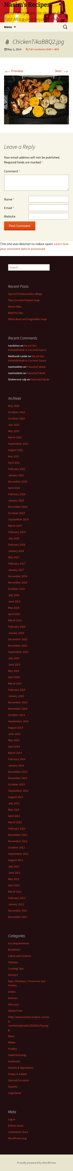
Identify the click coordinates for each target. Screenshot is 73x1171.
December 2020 (17, 481)
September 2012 (18, 854)
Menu (8, 27)
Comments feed (18, 1132)
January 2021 (16, 475)
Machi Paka (14, 306)
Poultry (12, 1049)
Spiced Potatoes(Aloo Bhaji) (25, 294)
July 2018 (13, 538)
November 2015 (17, 645)
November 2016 (17, 582)
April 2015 (14, 677)
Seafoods (14, 1061)
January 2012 (16, 904)
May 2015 (13, 671)
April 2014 (14, 746)
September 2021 (18, 443)
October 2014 (16, 715)
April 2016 (14, 614)
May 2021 (13, 456)
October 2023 (16, 418)
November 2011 (17, 917)
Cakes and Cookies (19, 956)
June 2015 (14, 664)
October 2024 (16, 412)
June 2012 (14, 872)
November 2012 (17, 841)
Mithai (11, 1042)
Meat (11, 1036)
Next (62, 71)
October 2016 (16, 589)
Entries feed (15, 1125)
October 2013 (16, 784)
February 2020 (16, 494)
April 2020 (14, 488)
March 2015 (15, 683)
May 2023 (13, 431)
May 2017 (13, 557)
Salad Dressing (17, 1055)
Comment (12, 171)
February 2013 (16, 828)
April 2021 (14, 462)
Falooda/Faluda (36, 367)
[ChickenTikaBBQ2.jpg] (36, 99)
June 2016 (14, 601)
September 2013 (18, 790)
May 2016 (13, 608)
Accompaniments (18, 943)
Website (9, 216)
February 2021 (16, 469)
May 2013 (13, 809)
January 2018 (16, 551)
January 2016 (16, 633)
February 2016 (16, 626)
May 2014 (13, 740)
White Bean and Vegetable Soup (27, 319)
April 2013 (14, 816)
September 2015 (18, 652)
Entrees (13, 998)
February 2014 (16, 759)
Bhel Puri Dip (15, 313)
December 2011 (17, 910)
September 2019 (18, 519)
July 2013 (13, 803)
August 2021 (15, 450)
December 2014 (17, 702)
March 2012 (15, 891)
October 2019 (16, 513)
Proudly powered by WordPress (36, 1162)
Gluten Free (15, 1010)
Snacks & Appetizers (20, 1067)
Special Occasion (18, 1080)
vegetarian (14, 1093)
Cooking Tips (16, 968)
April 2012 (14, 885)
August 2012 (15, 860)
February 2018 (16, 544)
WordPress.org (17, 1138)
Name (9, 199)
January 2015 (16, 696)
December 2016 (17, 576)
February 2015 (16, 690)
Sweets (12, 1086)
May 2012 (13, 879)
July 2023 (13, 425)
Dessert (13, 975)
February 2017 (16, 563)
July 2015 (13, 658)
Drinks (12, 992)
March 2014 (15, 753)
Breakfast (14, 949)
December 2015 (17, 639)
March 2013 (15, 822)
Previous (13, 71)
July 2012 (13, 866)
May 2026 (13, 406)
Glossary (13, 1004)
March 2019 (15, 525)
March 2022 (15, 437)
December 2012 (17, 835)
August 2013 (15, 797)
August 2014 (15, 727)
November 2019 (17, 507)
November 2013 (17, 778)
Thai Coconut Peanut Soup (24, 300)
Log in (11, 1119)
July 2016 (13, 595)
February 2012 (16, 898)
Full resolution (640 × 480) (44, 49)
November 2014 (17, 708)
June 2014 (14, 734)
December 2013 (17, 772)
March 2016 (15, 620)
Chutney (13, 962)
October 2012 (16, 847)
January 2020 (16, 500)
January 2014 (16, 765)
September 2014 (18, 721)
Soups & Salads (17, 1074)
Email (9, 208)
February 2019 (16, 532)
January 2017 (16, 570)
